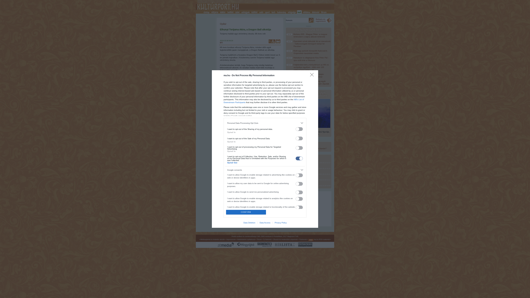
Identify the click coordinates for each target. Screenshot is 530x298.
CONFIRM (246, 212)
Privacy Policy (281, 223)
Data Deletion (249, 223)
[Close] (312, 75)
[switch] (299, 129)
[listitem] (265, 123)
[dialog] (265, 149)
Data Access (265, 223)
